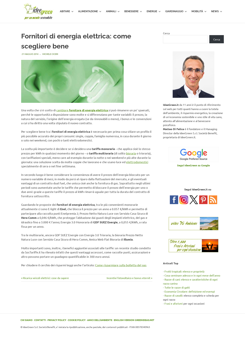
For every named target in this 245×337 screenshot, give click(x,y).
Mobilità (197, 11)
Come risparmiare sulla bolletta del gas (120, 265)
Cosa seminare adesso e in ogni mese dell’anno (192, 275)
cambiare (82, 110)
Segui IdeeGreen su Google (193, 165)
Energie (152, 11)
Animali (111, 11)
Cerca (166, 33)
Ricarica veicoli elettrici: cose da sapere (46, 277)
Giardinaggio (174, 11)
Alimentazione (88, 11)
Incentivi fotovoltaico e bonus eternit (128, 277)
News (215, 11)
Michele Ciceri (50, 53)
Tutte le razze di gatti (177, 287)
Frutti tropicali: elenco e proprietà (184, 271)
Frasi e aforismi (173, 303)
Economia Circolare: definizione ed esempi (189, 291)
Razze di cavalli (173, 295)
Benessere (131, 11)
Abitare (65, 11)
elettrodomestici (137, 162)
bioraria (131, 153)
